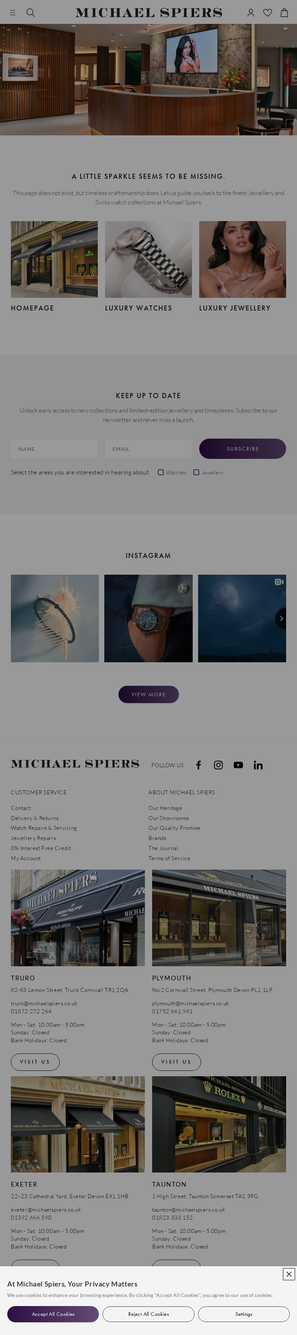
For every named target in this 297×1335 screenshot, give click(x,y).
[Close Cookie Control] (289, 1274)
